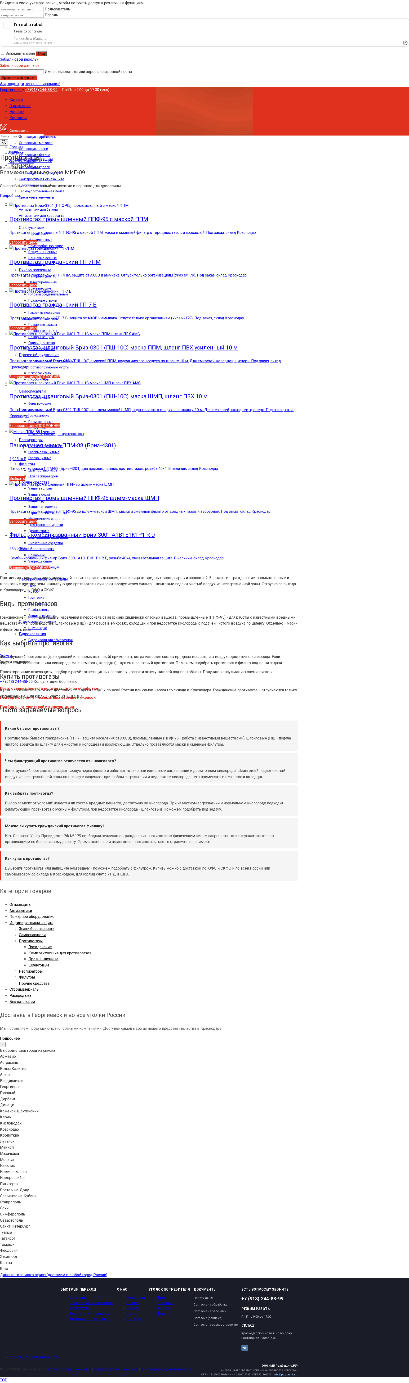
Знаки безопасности (36, 928)
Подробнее (10, 195)
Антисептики (20, 910)
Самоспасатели (32, 935)
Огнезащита (20, 904)
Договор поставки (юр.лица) (115, 1369)
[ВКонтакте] (244, 1348)
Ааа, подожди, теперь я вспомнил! (30, 84)
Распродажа (20, 995)
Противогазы (31, 941)
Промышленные (43, 959)
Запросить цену (23, 242)
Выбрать (17, 478)
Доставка (165, 1303)
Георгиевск (11, 89)
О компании (135, 1298)
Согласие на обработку (210, 1304)
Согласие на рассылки (210, 1311)
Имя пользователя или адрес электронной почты (88, 71)
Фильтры (27, 977)
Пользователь (57, 9)
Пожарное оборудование (31, 916)
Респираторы (31, 971)
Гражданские (40, 947)
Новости (132, 1308)
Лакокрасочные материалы (91, 1303)
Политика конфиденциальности (34, 1357)
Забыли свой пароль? (19, 59)
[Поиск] (4, 142)
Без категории (22, 1001)
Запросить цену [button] (23, 377)
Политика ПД (203, 1298)
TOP (3, 1380)
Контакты (134, 1319)
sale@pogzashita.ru (285, 1374)
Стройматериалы (24, 989)
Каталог (132, 1303)
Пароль (51, 15)
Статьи (132, 1313)
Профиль (165, 1298)
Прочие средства (34, 983)
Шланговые (38, 965)
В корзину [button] (18, 568)
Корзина (164, 1313)
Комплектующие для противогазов (60, 953)
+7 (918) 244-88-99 (41, 89)
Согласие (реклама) (208, 1318)
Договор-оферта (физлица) (69, 1369)
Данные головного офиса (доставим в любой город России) (53, 1275)
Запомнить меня (20, 53)
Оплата (164, 1308)
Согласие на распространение (216, 1324)
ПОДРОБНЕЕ (48, 377)
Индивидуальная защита (31, 922)
